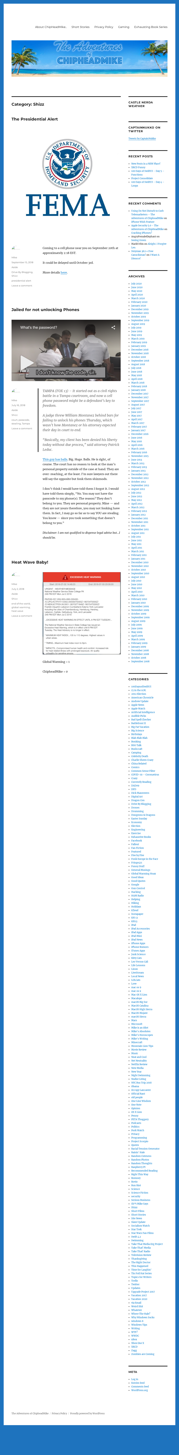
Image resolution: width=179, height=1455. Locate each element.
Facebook (136, 840)
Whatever (136, 1310)
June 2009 (137, 628)
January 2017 (138, 430)
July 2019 (136, 327)
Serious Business (140, 1200)
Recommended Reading (144, 1170)
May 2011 (136, 544)
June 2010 (136, 584)
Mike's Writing (139, 1038)
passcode (24, 419)
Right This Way (139, 1174)
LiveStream (137, 972)
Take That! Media (141, 1247)
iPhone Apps (138, 943)
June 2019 (136, 331)
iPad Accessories (140, 928)
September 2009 (140, 617)
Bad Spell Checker (141, 719)
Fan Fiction (137, 848)
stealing (16, 423)
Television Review (141, 1255)
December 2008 (140, 650)
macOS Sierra (138, 1016)
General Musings (140, 870)
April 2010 (136, 591)
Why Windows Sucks (143, 1317)
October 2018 (138, 357)
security (135, 1196)
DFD (133, 789)
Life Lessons (138, 965)
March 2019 (138, 338)
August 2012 (138, 489)
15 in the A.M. (138, 690)
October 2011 (138, 525)
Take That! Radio (140, 1251)
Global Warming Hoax (143, 873)
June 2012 (136, 496)
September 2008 (140, 661)
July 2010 (136, 580)
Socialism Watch (140, 1225)
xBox (134, 1339)
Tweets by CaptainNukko (142, 138)
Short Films (137, 1211)
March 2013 (137, 463)
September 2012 (140, 485)
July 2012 (136, 492)
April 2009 (137, 635)
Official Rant (138, 1093)
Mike (14, 257)
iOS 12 (134, 917)
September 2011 (140, 529)
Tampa (26, 423)
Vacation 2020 (139, 1299)
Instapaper (137, 914)
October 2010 (138, 569)
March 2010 (137, 595)
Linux (134, 969)
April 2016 (137, 445)
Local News (137, 976)
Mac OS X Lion (139, 994)
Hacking (136, 892)
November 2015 (140, 456)
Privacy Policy (103, 27)
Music (134, 1053)
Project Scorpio (139, 1141)
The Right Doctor (141, 1262)
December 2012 (139, 474)
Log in (134, 1379)
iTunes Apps (138, 950)
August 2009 (138, 621)
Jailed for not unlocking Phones (45, 309)
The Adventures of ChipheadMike (30, 1413)
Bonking (136, 741)
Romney (136, 1178)
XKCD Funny (138, 167)
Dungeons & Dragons (143, 815)
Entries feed (138, 1382)
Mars (134, 1020)
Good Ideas (137, 877)
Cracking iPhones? (141, 232)
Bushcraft (136, 748)
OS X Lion (136, 1112)
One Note (136, 1104)
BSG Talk (136, 745)
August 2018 (138, 364)
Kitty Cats (136, 958)
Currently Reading (141, 782)
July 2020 (136, 283)
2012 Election (138, 693)
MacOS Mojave (139, 1013)
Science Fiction (139, 1192)
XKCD (134, 1346)
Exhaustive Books (141, 837)
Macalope (136, 998)
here (64, 272)
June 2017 (136, 412)
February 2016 (139, 452)
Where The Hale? (140, 1313)
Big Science (137, 730)
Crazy (134, 778)
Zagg (134, 1350)
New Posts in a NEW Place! (145, 163)
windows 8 (137, 1321)
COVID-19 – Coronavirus (145, 774)
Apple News (137, 704)
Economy (136, 822)
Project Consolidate (142, 178)
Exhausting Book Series (150, 27)
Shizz (15, 275)
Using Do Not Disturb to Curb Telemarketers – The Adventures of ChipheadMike (147, 214)
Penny (134, 1115)
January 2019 (138, 346)
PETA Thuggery (140, 1119)
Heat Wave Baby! (30, 562)
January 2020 (138, 305)
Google (135, 884)
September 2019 (140, 320)
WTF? (134, 1332)
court (14, 419)
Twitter (135, 1284)
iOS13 (134, 921)
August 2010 (138, 577)
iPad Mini (136, 936)
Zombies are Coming (142, 1354)
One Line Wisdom (141, 1101)
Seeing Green (138, 240)
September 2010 (140, 573)
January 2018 (138, 390)
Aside (15, 267)
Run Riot (136, 1185)
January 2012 (138, 514)
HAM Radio (137, 895)
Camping (136, 752)
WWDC (135, 1335)
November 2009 (140, 610)
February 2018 (139, 386)
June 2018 (136, 371)
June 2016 (136, 437)
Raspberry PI (138, 1167)
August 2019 (138, 324)
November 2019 (140, 313)
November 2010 (140, 566)
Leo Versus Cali (139, 961)
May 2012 (136, 500)
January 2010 (138, 602)
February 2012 (139, 511)
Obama (135, 1086)
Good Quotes (138, 881)
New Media (137, 1068)
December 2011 (139, 518)
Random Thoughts (141, 1163)
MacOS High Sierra (141, 1009)
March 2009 (138, 639)
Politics (135, 1126)
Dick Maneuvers (140, 793)
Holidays (136, 906)
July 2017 (136, 408)
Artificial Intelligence (143, 712)
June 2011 (136, 540)
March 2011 (137, 551)
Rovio (134, 1181)
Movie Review (138, 1049)
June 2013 (136, 459)
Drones (135, 807)
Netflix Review (139, 1064)
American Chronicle (142, 697)
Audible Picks (138, 715)
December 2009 (140, 606)
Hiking (135, 903)
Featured (136, 851)
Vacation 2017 (139, 1295)
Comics (135, 767)
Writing (135, 1328)
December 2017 (139, 393)
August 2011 (138, 533)
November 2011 (139, 522)
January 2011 (138, 558)
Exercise (136, 833)
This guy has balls (55, 459)
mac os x (136, 991)
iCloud (134, 910)
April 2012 (136, 503)
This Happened (139, 1266)
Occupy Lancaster (141, 1090)
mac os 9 (136, 987)
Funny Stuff (137, 866)
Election (135, 826)
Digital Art (137, 796)
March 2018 (137, 382)
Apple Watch (138, 708)
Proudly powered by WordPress (87, 1413)
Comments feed (140, 1386)
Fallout (135, 844)
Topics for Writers (141, 1277)
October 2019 (138, 316)
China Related (138, 763)
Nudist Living (138, 1079)
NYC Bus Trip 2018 (141, 1082)
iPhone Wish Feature (142, 221)
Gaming (123, 27)
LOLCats (135, 980)
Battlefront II (138, 723)
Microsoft (136, 1024)
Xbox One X (137, 1343)
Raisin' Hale (138, 1152)
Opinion (135, 1108)
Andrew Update (139, 701)
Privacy (135, 1134)
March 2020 (138, 298)
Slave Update (138, 1222)
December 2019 (140, 309)
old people (137, 1097)
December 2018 (139, 349)
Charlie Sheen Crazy (142, 760)
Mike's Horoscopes (142, 1035)
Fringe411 (136, 862)
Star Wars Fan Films (142, 1233)
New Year (136, 1071)
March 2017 (137, 423)
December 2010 (139, 562)
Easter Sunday (139, 818)
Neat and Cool (138, 1057)
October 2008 (138, 657)
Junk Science (138, 954)
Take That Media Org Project (147, 1244)
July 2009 (136, 624)
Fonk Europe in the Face (144, 859)
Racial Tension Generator (145, 1148)
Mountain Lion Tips (142, 1046)
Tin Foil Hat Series (141, 1273)
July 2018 (136, 368)
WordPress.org (139, 1390)
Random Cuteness (141, 1156)
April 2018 (136, 379)
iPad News (137, 939)
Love (134, 983)
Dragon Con (138, 800)
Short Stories (80, 27)
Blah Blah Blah (139, 737)
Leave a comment (22, 285)
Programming (139, 1137)
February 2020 (139, 302)
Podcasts (136, 1123)
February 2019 (139, 342)
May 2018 (136, 375)
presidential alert (21, 280)
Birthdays (136, 734)
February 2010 (139, 599)
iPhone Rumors (140, 947)
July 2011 (136, 536)
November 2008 (140, 654)
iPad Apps (136, 932)
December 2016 (140, 434)
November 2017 (140, 397)
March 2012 (137, 507)
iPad (133, 925)
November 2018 (140, 353)
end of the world (21, 603)
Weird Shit (137, 1306)
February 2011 (139, 555)
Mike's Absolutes (141, 1031)
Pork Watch (137, 1130)
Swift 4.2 (136, 1236)
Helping (135, 899)
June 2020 (136, 287)
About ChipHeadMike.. (51, 27)
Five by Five (137, 855)
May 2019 (136, 335)
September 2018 (140, 360)
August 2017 (138, 404)
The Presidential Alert (35, 119)
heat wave (17, 611)
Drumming (137, 811)
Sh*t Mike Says (139, 1203)
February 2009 (139, 643)
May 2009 (136, 632)
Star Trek (136, 1229)
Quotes (135, 1145)
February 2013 (139, 467)
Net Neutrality (139, 1060)
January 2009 (138, 646)
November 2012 (140, 478)
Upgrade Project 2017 (143, 1291)
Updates (135, 1288)
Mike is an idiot (139, 1027)
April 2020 (137, 294)
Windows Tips (139, 1324)
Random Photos (140, 1159)
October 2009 (138, 613)
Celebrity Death (139, 756)
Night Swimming (140, 1075)
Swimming (137, 1240)
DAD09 (135, 785)
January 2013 (138, 470)
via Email (136, 1302)
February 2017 (139, 426)
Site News (136, 1218)
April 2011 (136, 547)
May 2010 (136, 588)
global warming (21, 607)
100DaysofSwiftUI (141, 686)
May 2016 (136, 441)
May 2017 (136, 415)
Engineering (138, 829)
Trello (134, 1280)
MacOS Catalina (139, 1005)
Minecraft (136, 1042)
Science (135, 1189)
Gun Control (138, 888)
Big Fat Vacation (140, 726)
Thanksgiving (139, 1258)
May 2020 (136, 291)
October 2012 (138, 481)
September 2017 (140, 401)
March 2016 (138, 448)
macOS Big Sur (139, 1002)
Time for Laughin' (141, 1269)
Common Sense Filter (143, 771)
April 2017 (136, 419)
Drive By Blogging (22, 272)
